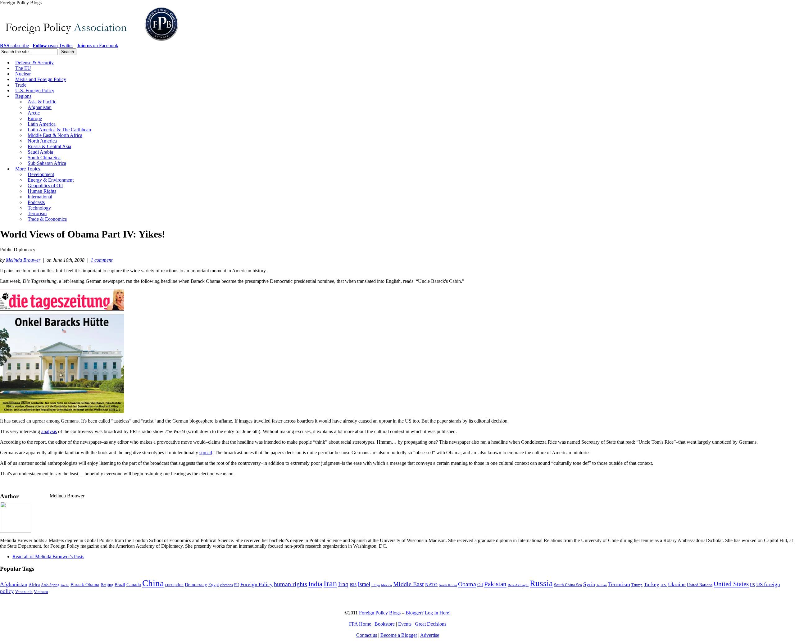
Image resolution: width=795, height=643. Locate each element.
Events (404, 624)
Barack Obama (84, 584)
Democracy (196, 584)
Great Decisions (430, 624)
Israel (364, 584)
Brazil (120, 584)
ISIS (353, 585)
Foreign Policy (256, 584)
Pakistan (495, 584)
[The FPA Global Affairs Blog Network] (90, 41)
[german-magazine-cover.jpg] (62, 411)
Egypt (213, 584)
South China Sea (568, 585)
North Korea (448, 585)
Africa (34, 584)
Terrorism (619, 584)
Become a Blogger (398, 635)
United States (731, 584)
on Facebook (97, 45)
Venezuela (24, 591)
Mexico (386, 585)
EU (236, 585)
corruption (174, 584)
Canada (133, 584)
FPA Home (360, 624)
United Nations (699, 585)
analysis (49, 431)
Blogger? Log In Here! (428, 612)
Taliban (601, 585)
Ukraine (677, 584)
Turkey (651, 584)
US (752, 585)
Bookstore (385, 624)
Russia (541, 583)
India (315, 584)
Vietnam (41, 592)
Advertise (429, 635)
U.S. (664, 585)
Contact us (366, 635)
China (153, 583)
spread (205, 452)
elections (226, 585)
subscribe (14, 45)
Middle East (408, 584)
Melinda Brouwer (23, 260)
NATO (431, 584)
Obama (467, 584)
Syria (589, 584)
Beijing (107, 584)
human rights (290, 584)
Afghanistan (13, 584)
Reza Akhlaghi (518, 585)
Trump (637, 584)
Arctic (65, 585)
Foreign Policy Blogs (380, 612)
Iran (330, 583)
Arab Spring (50, 585)
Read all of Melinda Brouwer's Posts (48, 556)
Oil (480, 584)
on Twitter (53, 45)
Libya (375, 585)
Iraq (343, 584)
